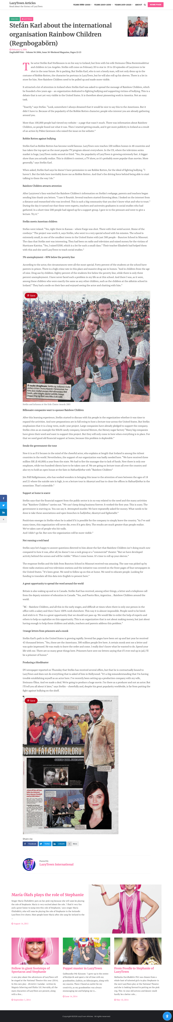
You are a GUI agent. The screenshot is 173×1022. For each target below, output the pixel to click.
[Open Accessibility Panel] (167, 1016)
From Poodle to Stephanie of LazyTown (134, 970)
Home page (155, 4)
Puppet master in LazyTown (82, 968)
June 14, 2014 (71, 996)
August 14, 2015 (20, 923)
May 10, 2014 (122, 999)
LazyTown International (56, 864)
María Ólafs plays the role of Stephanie (47, 894)
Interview (15, 19)
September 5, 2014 (22, 999)
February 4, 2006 (19, 49)
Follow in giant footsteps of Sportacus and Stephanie (30, 970)
